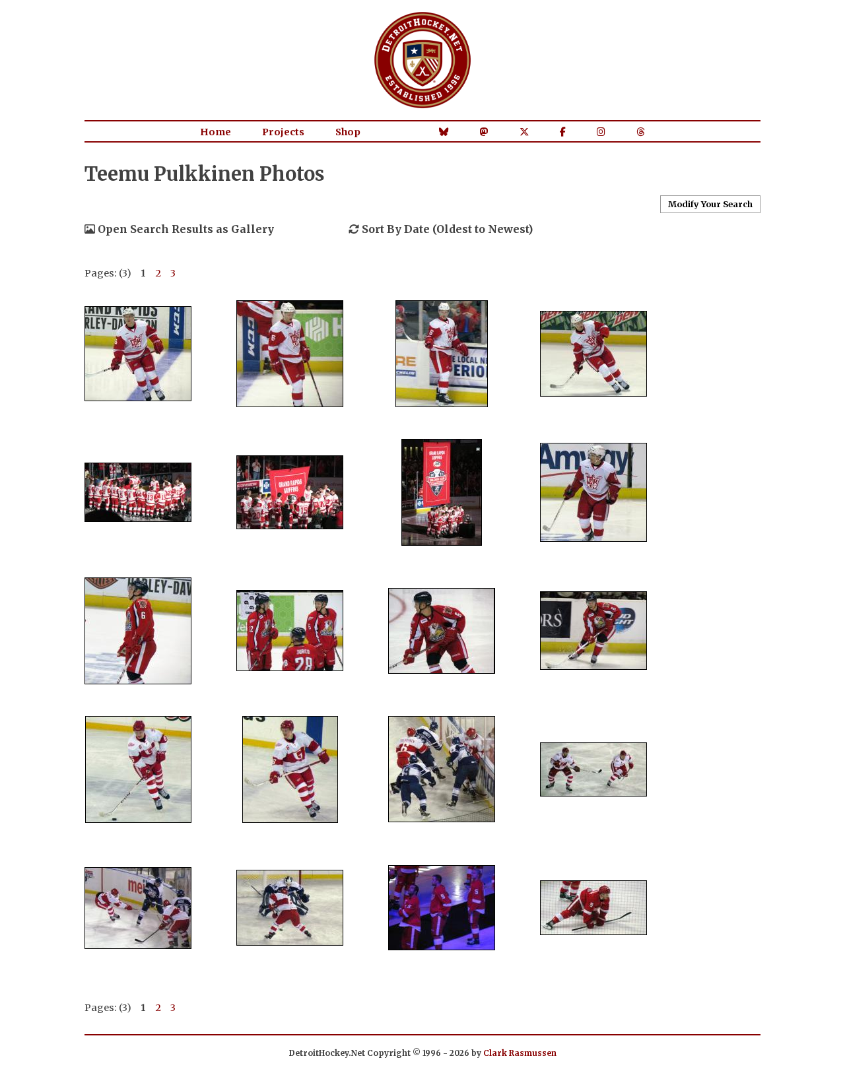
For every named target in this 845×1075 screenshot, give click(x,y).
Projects (283, 132)
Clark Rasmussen (520, 1053)
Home (215, 132)
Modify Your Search (710, 204)
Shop (347, 132)
